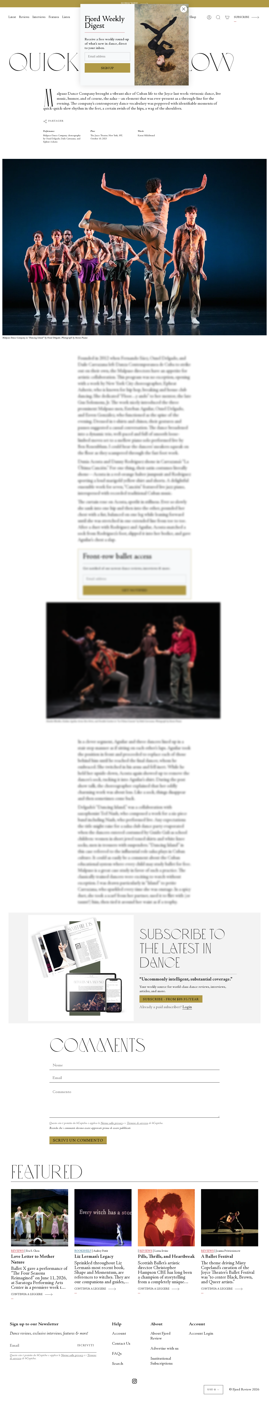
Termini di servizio (137, 1123)
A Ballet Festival (217, 1256)
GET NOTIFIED (134, 590)
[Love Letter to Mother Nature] (39, 1217)
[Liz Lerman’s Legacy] (103, 1217)
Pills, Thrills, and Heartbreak (166, 1256)
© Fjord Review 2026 (244, 1389)
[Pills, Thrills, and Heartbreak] (166, 1217)
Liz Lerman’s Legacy (93, 1256)
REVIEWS (17, 1251)
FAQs (117, 1354)
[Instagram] (134, 1382)
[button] (193, 17)
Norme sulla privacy (112, 1123)
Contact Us (121, 1344)
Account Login (201, 1334)
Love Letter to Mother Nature (33, 1259)
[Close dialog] (183, 9)
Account (119, 1334)
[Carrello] (227, 17)
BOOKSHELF (82, 1251)
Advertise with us (164, 1349)
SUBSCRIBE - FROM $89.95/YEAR (171, 999)
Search (117, 1364)
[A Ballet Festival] (229, 1217)
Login (187, 1007)
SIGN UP (107, 68)
